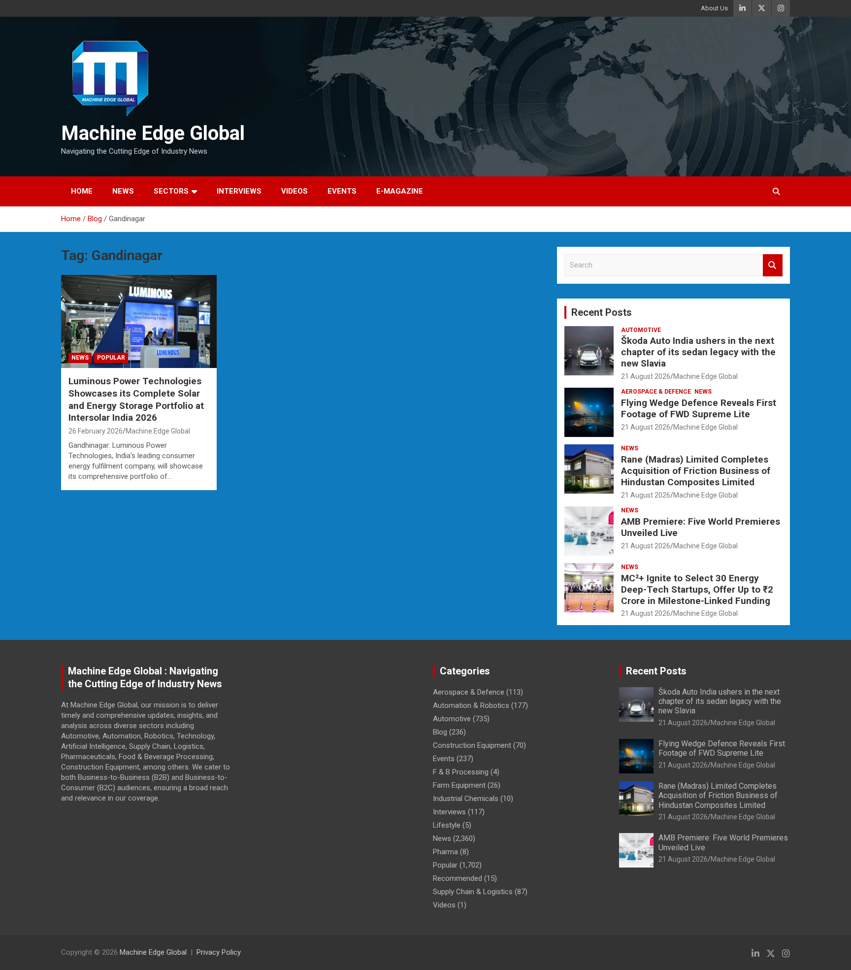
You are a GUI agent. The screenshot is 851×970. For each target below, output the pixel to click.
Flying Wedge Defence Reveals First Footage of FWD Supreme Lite (698, 408)
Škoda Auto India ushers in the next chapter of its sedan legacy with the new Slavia (698, 352)
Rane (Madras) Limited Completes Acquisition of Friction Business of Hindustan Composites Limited (695, 471)
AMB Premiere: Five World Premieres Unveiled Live (700, 527)
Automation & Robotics (471, 705)
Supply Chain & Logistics (473, 891)
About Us (714, 8)
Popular (111, 357)
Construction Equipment (472, 745)
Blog (440, 732)
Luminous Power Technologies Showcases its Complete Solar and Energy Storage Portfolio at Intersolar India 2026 (136, 399)
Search (773, 265)
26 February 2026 (95, 431)
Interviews (239, 191)
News (123, 191)
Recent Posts (601, 312)
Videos (294, 191)
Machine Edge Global (153, 133)
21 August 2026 (645, 376)
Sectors (171, 191)
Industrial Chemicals (465, 798)
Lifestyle (446, 825)
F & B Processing (461, 772)
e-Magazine (399, 191)
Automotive (641, 330)
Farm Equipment (459, 785)
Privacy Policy (218, 952)
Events (342, 191)
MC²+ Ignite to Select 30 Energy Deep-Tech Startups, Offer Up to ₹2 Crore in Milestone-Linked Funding (697, 589)
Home (82, 191)
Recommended (457, 878)
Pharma (445, 851)
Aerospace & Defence (656, 391)
